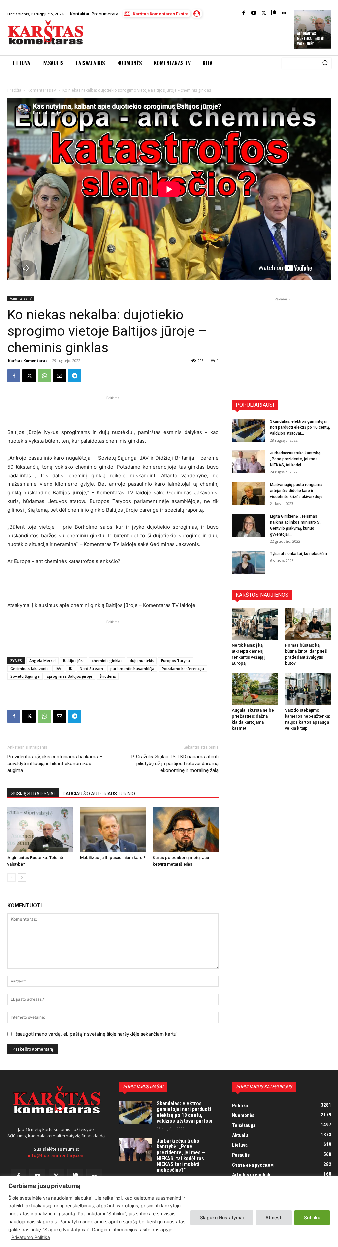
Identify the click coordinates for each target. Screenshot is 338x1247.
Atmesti (273, 1217)
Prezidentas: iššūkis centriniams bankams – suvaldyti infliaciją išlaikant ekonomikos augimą (54, 763)
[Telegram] (74, 375)
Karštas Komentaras (27, 360)
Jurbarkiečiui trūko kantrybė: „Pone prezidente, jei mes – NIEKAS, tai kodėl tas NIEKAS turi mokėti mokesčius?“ (181, 1155)
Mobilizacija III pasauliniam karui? (112, 857)
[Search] (325, 63)
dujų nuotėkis (142, 660)
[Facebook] (244, 13)
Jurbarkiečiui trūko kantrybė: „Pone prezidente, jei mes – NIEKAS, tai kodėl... (295, 459)
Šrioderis (108, 676)
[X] (29, 375)
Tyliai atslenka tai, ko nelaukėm (298, 553)
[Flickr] (284, 13)
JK (70, 668)
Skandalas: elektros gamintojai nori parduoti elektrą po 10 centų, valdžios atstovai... (300, 427)
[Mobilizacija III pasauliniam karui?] (113, 829)
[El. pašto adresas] (59, 375)
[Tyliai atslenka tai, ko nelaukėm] (248, 562)
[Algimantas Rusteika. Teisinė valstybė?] (40, 829)
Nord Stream (91, 668)
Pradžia (14, 90)
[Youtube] (253, 13)
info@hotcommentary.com (56, 1155)
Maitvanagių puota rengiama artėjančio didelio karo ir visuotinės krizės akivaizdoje (296, 491)
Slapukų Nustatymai (222, 1217)
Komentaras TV (42, 90)
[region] (169, 1211)
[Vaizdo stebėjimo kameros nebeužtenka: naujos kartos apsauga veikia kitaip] (308, 689)
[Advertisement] (166, 37)
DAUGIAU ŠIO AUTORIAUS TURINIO (99, 793)
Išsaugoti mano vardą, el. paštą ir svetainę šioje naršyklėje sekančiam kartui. (96, 1034)
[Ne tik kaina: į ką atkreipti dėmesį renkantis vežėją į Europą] (255, 624)
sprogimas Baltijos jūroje (69, 676)
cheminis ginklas (107, 660)
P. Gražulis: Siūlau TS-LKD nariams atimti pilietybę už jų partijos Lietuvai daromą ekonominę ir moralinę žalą (175, 763)
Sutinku (312, 1217)
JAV (58, 668)
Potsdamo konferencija (183, 668)
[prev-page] (11, 877)
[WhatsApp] (44, 375)
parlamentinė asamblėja (132, 668)
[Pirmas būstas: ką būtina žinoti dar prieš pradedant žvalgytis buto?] (308, 624)
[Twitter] (264, 13)
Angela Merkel (42, 660)
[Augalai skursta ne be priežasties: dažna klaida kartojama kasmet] (255, 689)
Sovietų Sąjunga (25, 676)
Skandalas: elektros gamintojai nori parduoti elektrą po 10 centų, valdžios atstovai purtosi (184, 1112)
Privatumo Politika (30, 1237)
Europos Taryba (175, 660)
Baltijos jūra (73, 660)
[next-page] (22, 877)
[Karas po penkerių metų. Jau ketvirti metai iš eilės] (186, 829)
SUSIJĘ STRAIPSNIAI (33, 793)
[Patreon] (274, 13)
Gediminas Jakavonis (29, 668)
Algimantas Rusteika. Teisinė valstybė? (310, 38)
